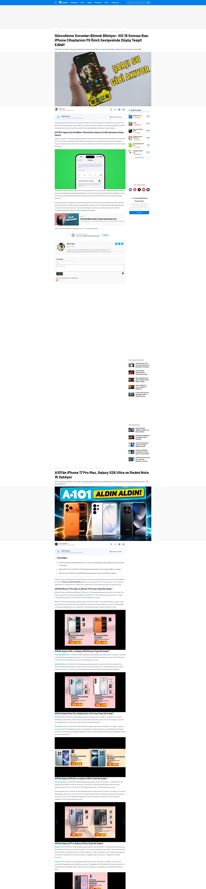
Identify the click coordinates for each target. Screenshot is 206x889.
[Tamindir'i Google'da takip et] (90, 235)
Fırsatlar (115, 2)
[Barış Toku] (61, 244)
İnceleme (98, 2)
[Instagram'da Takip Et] (134, 189)
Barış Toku (62, 109)
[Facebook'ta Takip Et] (130, 189)
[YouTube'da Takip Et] (143, 189)
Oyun (82, 2)
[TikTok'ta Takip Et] (148, 189)
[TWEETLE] (115, 111)
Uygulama (74, 2)
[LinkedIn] (122, 244)
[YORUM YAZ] (120, 111)
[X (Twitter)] (119, 244)
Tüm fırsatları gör (139, 157)
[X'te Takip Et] (139, 189)
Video (106, 2)
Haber (89, 2)
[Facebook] (116, 244)
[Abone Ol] (123, 109)
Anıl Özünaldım (63, 543)
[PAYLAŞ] (111, 111)
